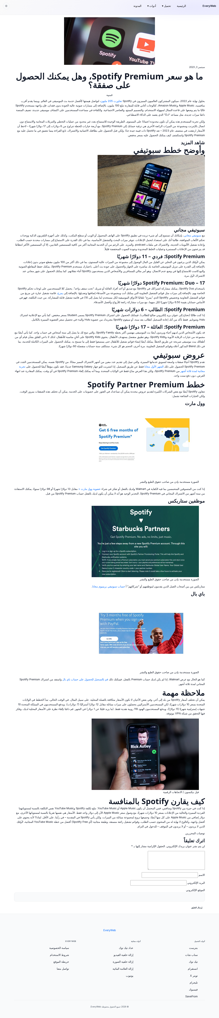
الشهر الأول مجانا (154, 366)
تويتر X (194, 975)
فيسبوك (193, 989)
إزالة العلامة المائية (123, 968)
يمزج (60, 293)
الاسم (202, 874)
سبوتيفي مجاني (192, 235)
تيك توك (193, 961)
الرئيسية (181, 5)
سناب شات (191, 954)
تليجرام (194, 982)
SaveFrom (191, 996)
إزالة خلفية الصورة (123, 961)
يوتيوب (129, 975)
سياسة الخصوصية (59, 947)
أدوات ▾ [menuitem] (151, 5)
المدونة (137, 5)
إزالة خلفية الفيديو (123, 954)
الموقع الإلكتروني (195, 890)
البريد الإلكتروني (196, 882)
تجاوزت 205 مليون (111, 101)
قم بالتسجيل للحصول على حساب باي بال (85, 679)
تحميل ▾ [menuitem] (166, 5)
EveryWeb (209, 5)
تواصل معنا (63, 968)
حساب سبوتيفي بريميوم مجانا (108, 586)
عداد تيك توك (126, 947)
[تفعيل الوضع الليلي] (6, 6)
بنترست (193, 947)
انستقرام (193, 968)
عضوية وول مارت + (89, 488)
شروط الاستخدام (59, 954)
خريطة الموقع (61, 961)
